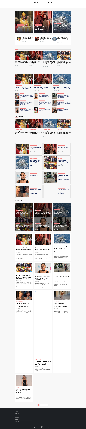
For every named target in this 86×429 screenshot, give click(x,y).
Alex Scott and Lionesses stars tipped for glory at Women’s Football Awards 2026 (42, 226)
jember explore (44, 427)
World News (17, 421)
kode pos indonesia (34, 427)
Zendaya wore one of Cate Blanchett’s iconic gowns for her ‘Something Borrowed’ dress (26, 103)
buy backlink (58, 427)
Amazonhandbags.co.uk (43, 2)
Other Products (57, 23)
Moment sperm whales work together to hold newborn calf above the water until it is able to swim (61, 89)
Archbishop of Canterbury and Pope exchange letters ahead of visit (24, 28)
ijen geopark (28, 427)
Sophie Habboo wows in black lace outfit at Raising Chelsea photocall (23, 391)
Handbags (59, 129)
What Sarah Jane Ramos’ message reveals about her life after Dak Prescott (42, 28)
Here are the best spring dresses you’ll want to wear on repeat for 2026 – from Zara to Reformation (63, 96)
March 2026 (17, 413)
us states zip (39, 427)
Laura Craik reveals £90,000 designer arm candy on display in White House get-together (64, 62)
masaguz (54, 427)
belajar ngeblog (49, 427)
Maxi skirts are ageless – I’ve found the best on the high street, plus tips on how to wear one (64, 103)
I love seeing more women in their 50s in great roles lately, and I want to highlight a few (45, 103)
